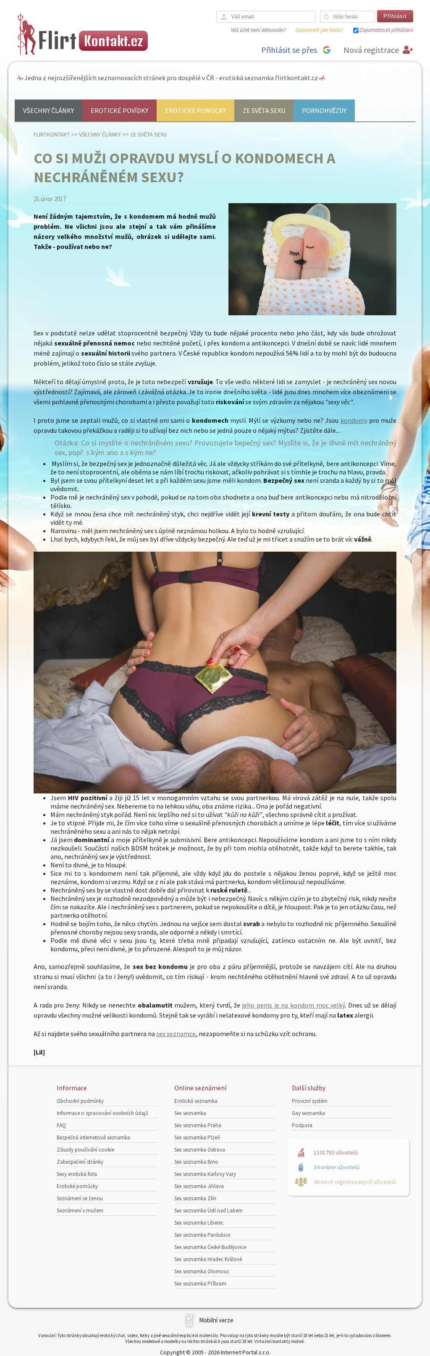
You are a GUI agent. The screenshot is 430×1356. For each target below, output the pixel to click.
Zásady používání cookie (85, 1149)
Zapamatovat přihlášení (386, 30)
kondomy (354, 420)
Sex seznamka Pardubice (202, 1234)
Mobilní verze (216, 1320)
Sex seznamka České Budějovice (210, 1247)
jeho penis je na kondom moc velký (293, 1005)
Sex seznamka (190, 1113)
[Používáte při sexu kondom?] (215, 791)
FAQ (61, 1125)
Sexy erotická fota (77, 1174)
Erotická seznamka (196, 1101)
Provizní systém (310, 1101)
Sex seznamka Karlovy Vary (205, 1174)
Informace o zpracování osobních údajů (102, 1113)
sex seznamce (176, 1033)
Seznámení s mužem (80, 1210)
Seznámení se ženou (80, 1198)
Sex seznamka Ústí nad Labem (208, 1210)
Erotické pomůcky (195, 110)
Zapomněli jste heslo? (319, 30)
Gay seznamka (308, 1113)
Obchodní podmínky (80, 1101)
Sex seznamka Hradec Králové (208, 1259)
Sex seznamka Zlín (195, 1198)
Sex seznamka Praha (197, 1125)
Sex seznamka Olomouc (201, 1271)
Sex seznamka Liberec (198, 1222)
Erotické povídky (119, 110)
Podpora (302, 1125)
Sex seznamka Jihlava (199, 1186)
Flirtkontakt (52, 134)
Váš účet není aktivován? (258, 30)
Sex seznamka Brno (196, 1161)
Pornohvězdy (324, 110)
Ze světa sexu (264, 110)
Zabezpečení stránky (80, 1161)
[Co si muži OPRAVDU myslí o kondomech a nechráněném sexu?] (312, 313)
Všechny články (48, 110)
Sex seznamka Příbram (200, 1283)
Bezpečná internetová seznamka (93, 1137)
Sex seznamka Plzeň (197, 1137)
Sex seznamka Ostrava (199, 1149)
